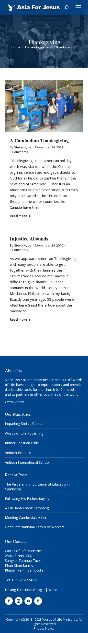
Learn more (14, 401)
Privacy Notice (44, 628)
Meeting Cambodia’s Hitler (25, 517)
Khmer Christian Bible (22, 443)
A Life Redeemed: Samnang (27, 508)
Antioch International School (27, 462)
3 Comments (19, 250)
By (20, 147)
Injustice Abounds (29, 238)
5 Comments (19, 152)
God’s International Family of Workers (35, 527)
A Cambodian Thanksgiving (39, 140)
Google (38, 589)
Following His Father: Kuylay (27, 498)
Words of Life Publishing (24, 433)
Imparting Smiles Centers (24, 423)
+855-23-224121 (24, 580)
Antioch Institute (18, 452)
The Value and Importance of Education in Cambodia (38, 486)
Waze (52, 589)
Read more (18, 216)
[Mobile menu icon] (78, 7)
